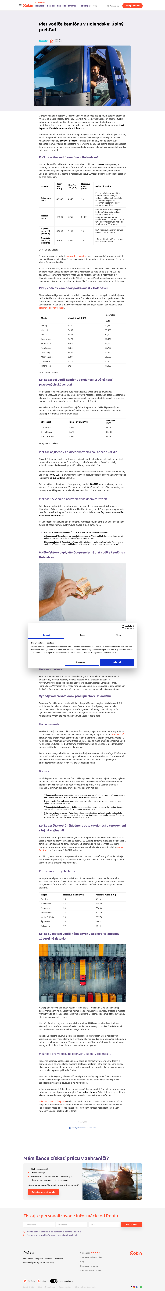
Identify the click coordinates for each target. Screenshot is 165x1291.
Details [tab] (83, 635)
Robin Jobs (58, 40)
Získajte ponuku (132, 5)
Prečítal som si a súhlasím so (53, 1232)
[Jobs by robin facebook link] (137, 1287)
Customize (80, 662)
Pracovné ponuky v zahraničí (38, 1262)
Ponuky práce (88, 6)
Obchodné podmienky (65, 1287)
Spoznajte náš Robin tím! (91, 1257)
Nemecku (48, 1258)
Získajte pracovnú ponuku (43, 1192)
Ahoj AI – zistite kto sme (90, 1270)
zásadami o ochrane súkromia (67, 1232)
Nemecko (61, 6)
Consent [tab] (46, 635)
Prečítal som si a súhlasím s (51, 1235)
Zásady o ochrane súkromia (46, 1287)
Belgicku (39, 1258)
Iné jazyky (43, 1281)
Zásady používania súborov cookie (85, 1287)
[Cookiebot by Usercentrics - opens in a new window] (123, 627)
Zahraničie (73, 6)
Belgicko (51, 6)
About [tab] (118, 635)
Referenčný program (89, 1266)
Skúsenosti (90, 1253)
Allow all (117, 662)
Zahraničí (59, 1258)
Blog (82, 1262)
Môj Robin (29, 1281)
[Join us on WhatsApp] (140, 1287)
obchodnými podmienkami (64, 1235)
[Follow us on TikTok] (131, 1287)
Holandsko (40, 6)
